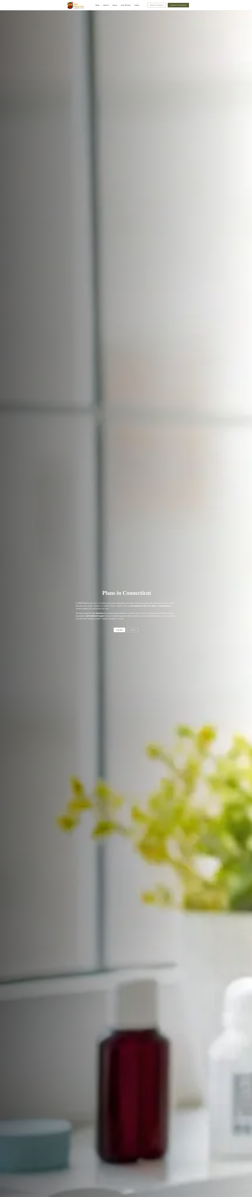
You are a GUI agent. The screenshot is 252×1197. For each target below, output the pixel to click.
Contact (136, 5)
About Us (106, 5)
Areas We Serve (126, 5)
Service (115, 5)
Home (97, 5)
